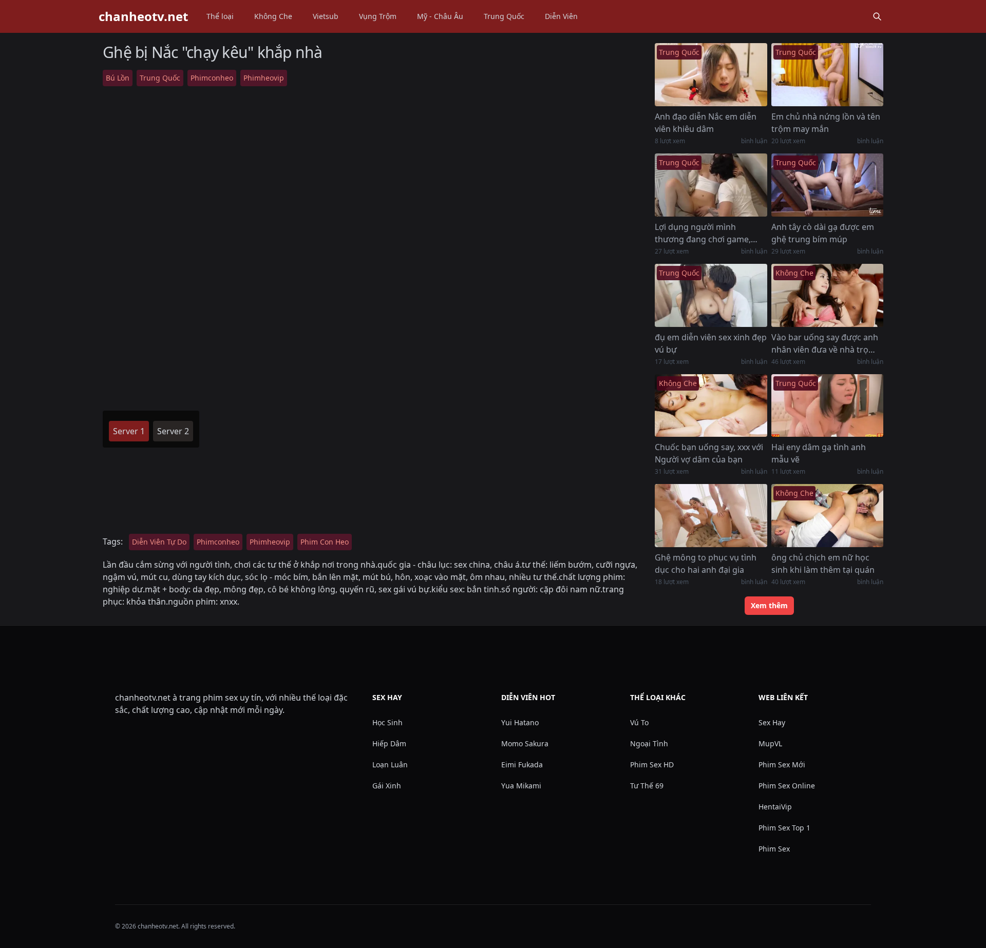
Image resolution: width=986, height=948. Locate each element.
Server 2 (173, 431)
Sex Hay (772, 722)
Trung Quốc (504, 16)
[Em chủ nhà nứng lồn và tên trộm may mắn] (827, 74)
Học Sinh (387, 722)
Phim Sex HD (652, 764)
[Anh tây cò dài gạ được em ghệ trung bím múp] (827, 185)
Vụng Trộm (377, 16)
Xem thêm (769, 605)
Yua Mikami (521, 785)
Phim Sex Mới (782, 764)
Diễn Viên (561, 16)
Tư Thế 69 (646, 785)
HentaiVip (775, 806)
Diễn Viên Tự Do (159, 542)
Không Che (273, 16)
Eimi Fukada (522, 764)
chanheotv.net (143, 16)
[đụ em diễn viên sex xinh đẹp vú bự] (711, 295)
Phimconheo (212, 78)
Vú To (639, 722)
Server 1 (129, 431)
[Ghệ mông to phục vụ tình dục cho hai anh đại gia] (711, 515)
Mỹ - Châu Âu (440, 16)
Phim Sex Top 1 (784, 828)
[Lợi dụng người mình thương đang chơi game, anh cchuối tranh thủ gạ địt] (711, 185)
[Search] (877, 16)
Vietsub (325, 16)
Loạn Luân (390, 764)
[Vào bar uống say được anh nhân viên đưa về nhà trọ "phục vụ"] (827, 295)
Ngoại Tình (649, 743)
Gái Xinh (386, 785)
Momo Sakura (524, 743)
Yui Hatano (520, 722)
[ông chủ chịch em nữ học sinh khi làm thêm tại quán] (827, 515)
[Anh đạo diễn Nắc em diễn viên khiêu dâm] (711, 74)
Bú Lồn (117, 78)
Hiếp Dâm (389, 743)
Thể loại (220, 16)
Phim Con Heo (324, 542)
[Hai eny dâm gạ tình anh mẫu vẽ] (827, 405)
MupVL (770, 743)
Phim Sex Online (787, 785)
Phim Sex (774, 849)
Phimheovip (263, 78)
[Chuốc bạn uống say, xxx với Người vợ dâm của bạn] (711, 405)
